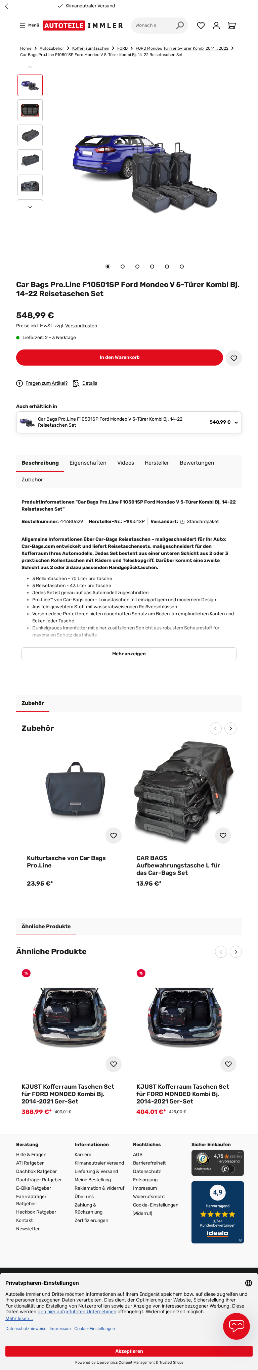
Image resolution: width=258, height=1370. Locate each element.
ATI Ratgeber (30, 1163)
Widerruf (142, 1213)
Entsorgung (145, 1180)
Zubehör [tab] (33, 703)
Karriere (83, 1155)
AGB (137, 1155)
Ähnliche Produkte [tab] (46, 926)
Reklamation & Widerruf (99, 1188)
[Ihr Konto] (216, 25)
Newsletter (28, 1229)
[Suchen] (180, 25)
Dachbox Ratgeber (36, 1171)
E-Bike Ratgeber (33, 1188)
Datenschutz (147, 1171)
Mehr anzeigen (129, 654)
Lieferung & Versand (96, 1171)
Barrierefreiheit (149, 1163)
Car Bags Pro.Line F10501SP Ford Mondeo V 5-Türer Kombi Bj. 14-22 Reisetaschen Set (101, 54)
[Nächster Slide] (30, 206)
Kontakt (24, 1220)
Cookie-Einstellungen (155, 1205)
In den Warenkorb (120, 357)
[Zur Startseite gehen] (84, 25)
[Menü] (240, 1154)
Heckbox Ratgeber (36, 1212)
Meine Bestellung (93, 1180)
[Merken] (234, 358)
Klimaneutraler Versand (46, 6)
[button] (30, 87)
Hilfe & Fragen (31, 1155)
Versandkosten (81, 326)
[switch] (228, 1169)
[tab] (107, 266)
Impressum (145, 1188)
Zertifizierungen (91, 1220)
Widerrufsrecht (149, 1196)
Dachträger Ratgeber (39, 1180)
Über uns (84, 1196)
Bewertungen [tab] (197, 463)
